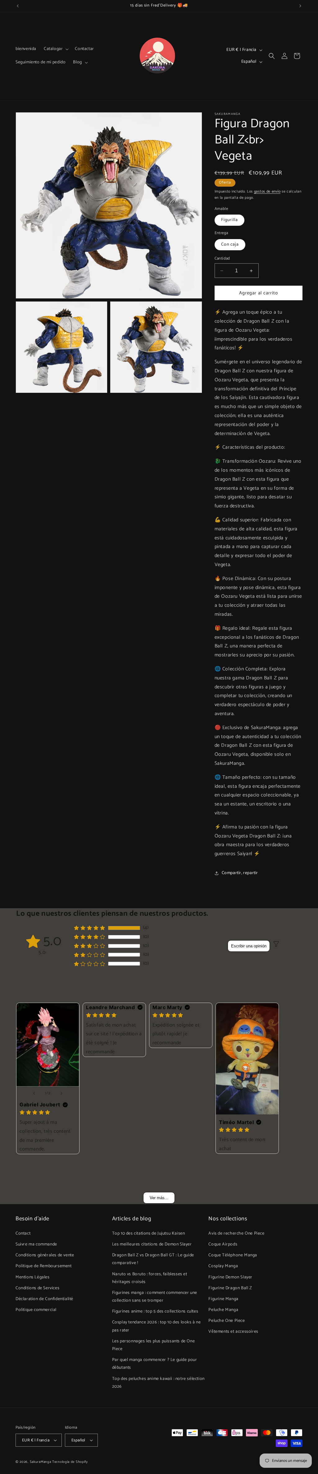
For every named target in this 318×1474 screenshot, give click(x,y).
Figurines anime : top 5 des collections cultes (155, 1311)
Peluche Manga (223, 1309)
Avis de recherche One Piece (236, 1233)
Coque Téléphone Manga (232, 1255)
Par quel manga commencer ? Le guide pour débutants (154, 1363)
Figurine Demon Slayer (230, 1277)
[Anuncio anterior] (18, 6)
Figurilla (229, 220)
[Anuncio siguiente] (300, 6)
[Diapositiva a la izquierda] (34, 1093)
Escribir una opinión (248, 946)
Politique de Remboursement (44, 1266)
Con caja (230, 244)
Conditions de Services (37, 1288)
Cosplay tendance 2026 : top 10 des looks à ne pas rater (156, 1326)
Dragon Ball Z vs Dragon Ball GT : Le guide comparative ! (153, 1259)
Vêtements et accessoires (233, 1331)
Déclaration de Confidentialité (44, 1299)
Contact (23, 1233)
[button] (55, 49)
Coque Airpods (222, 1244)
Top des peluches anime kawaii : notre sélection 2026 (158, 1382)
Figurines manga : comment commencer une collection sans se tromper (154, 1296)
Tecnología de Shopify (70, 1462)
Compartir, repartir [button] (240, 873)
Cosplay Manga (223, 1266)
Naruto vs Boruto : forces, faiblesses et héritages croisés (149, 1278)
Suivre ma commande (36, 1244)
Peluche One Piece (226, 1320)
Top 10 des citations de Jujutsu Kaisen (148, 1233)
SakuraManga (40, 1462)
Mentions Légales (33, 1277)
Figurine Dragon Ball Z (230, 1288)
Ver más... (159, 1197)
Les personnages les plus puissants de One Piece (153, 1345)
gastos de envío (267, 191)
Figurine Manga (223, 1299)
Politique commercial (36, 1309)
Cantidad (222, 259)
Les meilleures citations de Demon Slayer (152, 1244)
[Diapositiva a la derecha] (61, 1093)
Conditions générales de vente (45, 1255)
